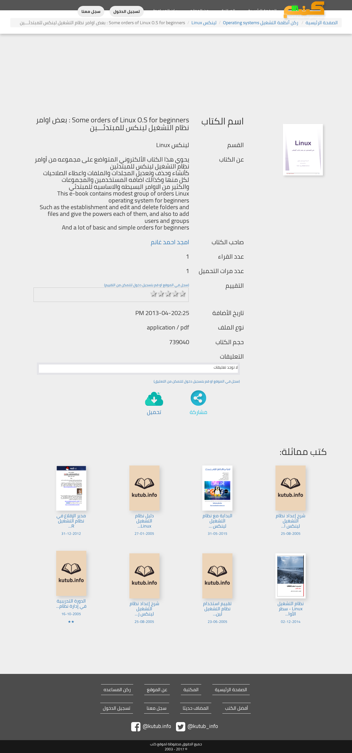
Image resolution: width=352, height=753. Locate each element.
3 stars (168, 293)
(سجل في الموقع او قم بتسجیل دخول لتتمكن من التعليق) (197, 381)
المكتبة (228, 10)
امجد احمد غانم (170, 242)
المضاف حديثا (196, 708)
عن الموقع (199, 10)
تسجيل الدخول (126, 11)
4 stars (175, 293)
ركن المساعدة (165, 10)
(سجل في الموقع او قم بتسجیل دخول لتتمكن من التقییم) (146, 285)
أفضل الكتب (236, 708)
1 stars (153, 293)
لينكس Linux (203, 22)
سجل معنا (90, 11)
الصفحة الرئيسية (262, 10)
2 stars (160, 293)
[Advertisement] (176, 72)
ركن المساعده (117, 689)
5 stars (182, 293)
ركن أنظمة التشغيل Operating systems (261, 22)
